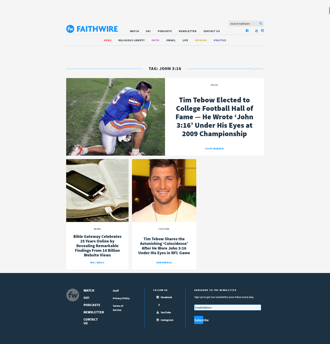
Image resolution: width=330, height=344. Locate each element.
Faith (155, 40)
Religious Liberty (131, 40)
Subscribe (198, 320)
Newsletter (188, 31)
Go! (148, 31)
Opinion (201, 40)
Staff (116, 290)
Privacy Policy (121, 298)
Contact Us (212, 31)
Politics (220, 40)
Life (185, 40)
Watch (134, 31)
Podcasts (165, 31)
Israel (171, 40)
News (108, 40)
